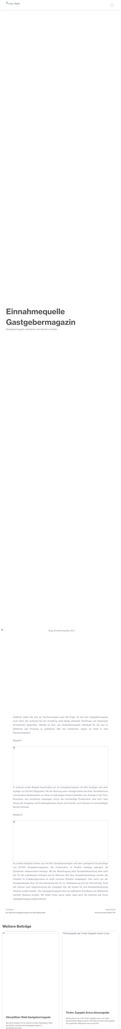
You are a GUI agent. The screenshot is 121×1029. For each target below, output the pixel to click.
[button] (112, 5)
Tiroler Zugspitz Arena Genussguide (87, 1012)
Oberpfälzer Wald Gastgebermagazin (28, 1017)
